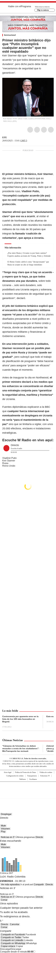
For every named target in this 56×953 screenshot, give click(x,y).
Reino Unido (8, 466)
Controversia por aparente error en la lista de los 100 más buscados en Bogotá (20, 719)
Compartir (39, 884)
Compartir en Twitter (11, 937)
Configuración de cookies (15, 776)
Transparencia (32, 776)
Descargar (5, 949)
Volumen (5, 828)
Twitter (37, 130)
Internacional (10, 35)
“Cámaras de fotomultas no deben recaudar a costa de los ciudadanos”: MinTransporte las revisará (20, 748)
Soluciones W (45, 776)
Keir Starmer (8, 460)
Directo (39, 837)
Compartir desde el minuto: (16, 951)
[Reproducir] (6, 448)
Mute (3, 825)
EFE (4, 137)
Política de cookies (46, 772)
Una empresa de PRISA (28, 788)
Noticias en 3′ (8, 837)
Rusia (5, 463)
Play (3, 831)
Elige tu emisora (43, 10)
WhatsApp (51, 130)
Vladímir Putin (9, 458)
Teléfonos (22, 779)
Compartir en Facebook (13, 934)
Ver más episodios (10, 884)
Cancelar (14, 924)
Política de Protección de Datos (25, 772)
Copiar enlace (8, 946)
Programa (26, 6)
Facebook (30, 130)
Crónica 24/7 (6, 873)
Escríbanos (33, 779)
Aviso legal (7, 772)
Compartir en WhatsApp (13, 943)
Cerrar (4, 900)
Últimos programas (25, 837)
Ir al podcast (27, 884)
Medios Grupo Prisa (28, 795)
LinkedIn (44, 130)
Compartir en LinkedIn (12, 940)
